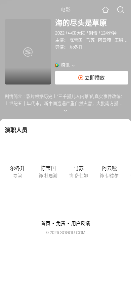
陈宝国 (76, 40)
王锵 (119, 40)
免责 (61, 223)
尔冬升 (76, 47)
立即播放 (94, 77)
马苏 (90, 40)
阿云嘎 (104, 40)
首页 (45, 223)
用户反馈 (80, 223)
